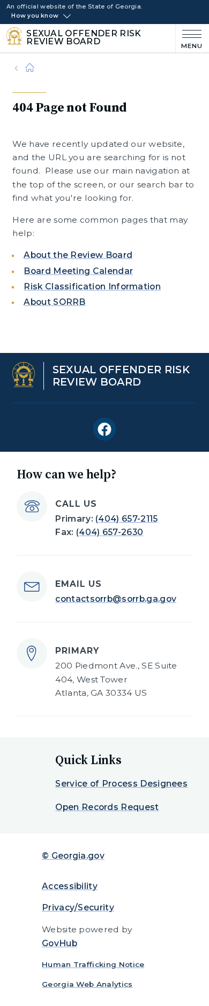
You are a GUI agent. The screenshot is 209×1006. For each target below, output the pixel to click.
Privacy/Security (78, 907)
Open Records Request (107, 807)
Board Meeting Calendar (78, 271)
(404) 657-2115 (126, 519)
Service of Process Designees (121, 784)
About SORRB (54, 302)
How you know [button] (34, 16)
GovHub (59, 943)
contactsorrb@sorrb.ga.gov (115, 599)
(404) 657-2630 (109, 532)
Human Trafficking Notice (93, 964)
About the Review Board (78, 255)
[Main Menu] (189, 38)
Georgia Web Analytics (87, 984)
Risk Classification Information (92, 286)
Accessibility (70, 886)
